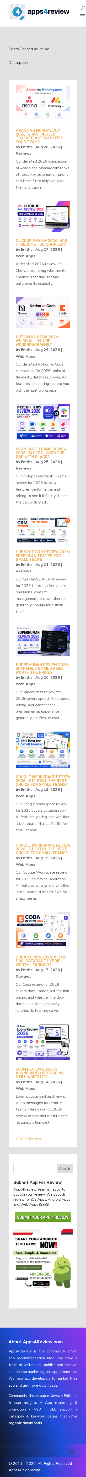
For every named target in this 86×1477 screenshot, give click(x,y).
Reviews (24, 153)
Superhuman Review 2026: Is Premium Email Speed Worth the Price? (42, 668)
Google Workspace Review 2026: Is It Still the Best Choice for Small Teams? (43, 781)
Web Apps (25, 256)
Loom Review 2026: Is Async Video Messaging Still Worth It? (40, 1073)
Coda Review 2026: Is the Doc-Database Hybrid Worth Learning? (41, 961)
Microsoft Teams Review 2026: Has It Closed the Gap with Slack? (41, 453)
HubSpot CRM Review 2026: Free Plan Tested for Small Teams (43, 556)
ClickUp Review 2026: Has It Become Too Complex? (41, 242)
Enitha (26, 147)
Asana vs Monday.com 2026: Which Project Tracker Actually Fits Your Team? (39, 136)
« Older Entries (28, 1139)
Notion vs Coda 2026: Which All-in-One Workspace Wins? (37, 341)
